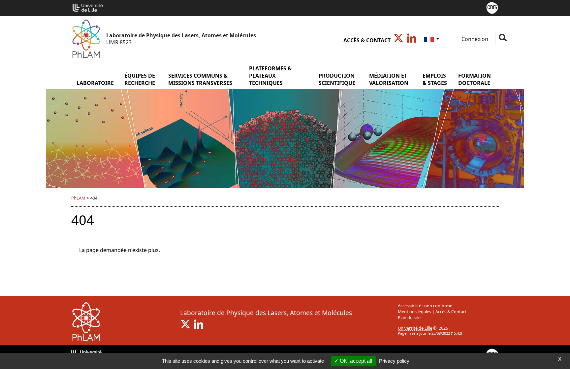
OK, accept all (355, 361)
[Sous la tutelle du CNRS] (492, 7)
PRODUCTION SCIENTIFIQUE (337, 79)
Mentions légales (414, 311)
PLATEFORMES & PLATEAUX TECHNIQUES (270, 76)
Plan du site (409, 317)
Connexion (474, 39)
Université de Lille (415, 328)
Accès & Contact (367, 40)
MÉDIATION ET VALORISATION (388, 79)
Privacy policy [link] (394, 361)
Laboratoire (95, 83)
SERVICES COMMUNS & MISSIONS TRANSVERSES (200, 79)
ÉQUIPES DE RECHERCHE (139, 79)
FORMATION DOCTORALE (474, 79)
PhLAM (78, 198)
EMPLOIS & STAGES (435, 79)
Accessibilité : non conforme (425, 306)
